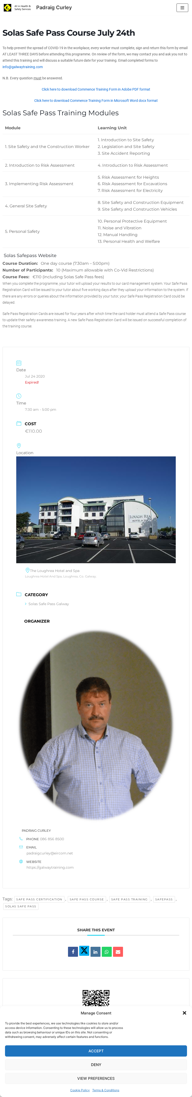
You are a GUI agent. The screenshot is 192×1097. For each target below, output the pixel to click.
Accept (96, 1051)
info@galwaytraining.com (22, 67)
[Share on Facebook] (73, 952)
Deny (96, 1064)
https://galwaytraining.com (50, 867)
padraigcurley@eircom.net (49, 853)
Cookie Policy (80, 1090)
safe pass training (129, 899)
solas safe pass (20, 906)
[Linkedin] (95, 952)
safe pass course (87, 899)
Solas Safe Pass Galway (48, 604)
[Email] (118, 952)
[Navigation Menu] (182, 7)
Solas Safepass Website (29, 255)
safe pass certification (39, 899)
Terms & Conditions (105, 1090)
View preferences (96, 1078)
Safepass (164, 899)
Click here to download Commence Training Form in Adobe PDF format (96, 89)
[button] (184, 1012)
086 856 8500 (52, 839)
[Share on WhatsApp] (107, 952)
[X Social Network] (84, 951)
